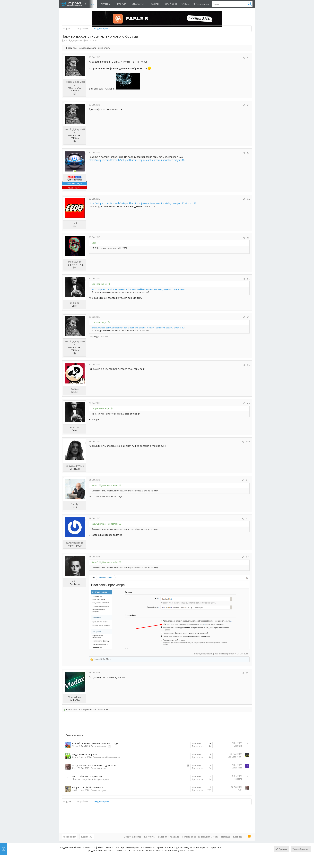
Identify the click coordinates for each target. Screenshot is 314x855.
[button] (139, 4)
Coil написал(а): (99, 284)
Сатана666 (237, 767)
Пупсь (75, 757)
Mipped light (69, 836)
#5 (248, 237)
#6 (248, 278)
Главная (238, 836)
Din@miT (238, 745)
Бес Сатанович (235, 756)
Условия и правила (168, 836)
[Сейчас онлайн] (74, 171)
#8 (248, 365)
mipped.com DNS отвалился (87, 787)
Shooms (76, 779)
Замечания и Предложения (106, 757)
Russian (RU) (86, 836)
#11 (248, 480)
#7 (248, 317)
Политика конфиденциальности (200, 836)
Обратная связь (132, 836)
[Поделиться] (244, 57)
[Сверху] (245, 837)
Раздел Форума (98, 746)
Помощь (225, 836)
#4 (248, 199)
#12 (248, 518)
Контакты (149, 836)
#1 (248, 57)
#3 (248, 152)
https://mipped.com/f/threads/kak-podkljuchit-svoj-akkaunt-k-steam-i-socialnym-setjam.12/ (137, 160)
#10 (248, 441)
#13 (248, 557)
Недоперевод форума (84, 754)
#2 (248, 105)
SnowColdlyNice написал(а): (105, 485)
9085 (74, 790)
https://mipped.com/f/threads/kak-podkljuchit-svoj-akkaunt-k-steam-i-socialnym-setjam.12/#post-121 (142, 203)
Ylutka (75, 746)
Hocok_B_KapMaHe (73, 40)
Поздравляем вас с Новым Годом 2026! (94, 765)
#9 (248, 403)
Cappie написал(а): (101, 408)
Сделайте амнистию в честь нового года (95, 743)
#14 (248, 673)
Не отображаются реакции (87, 776)
